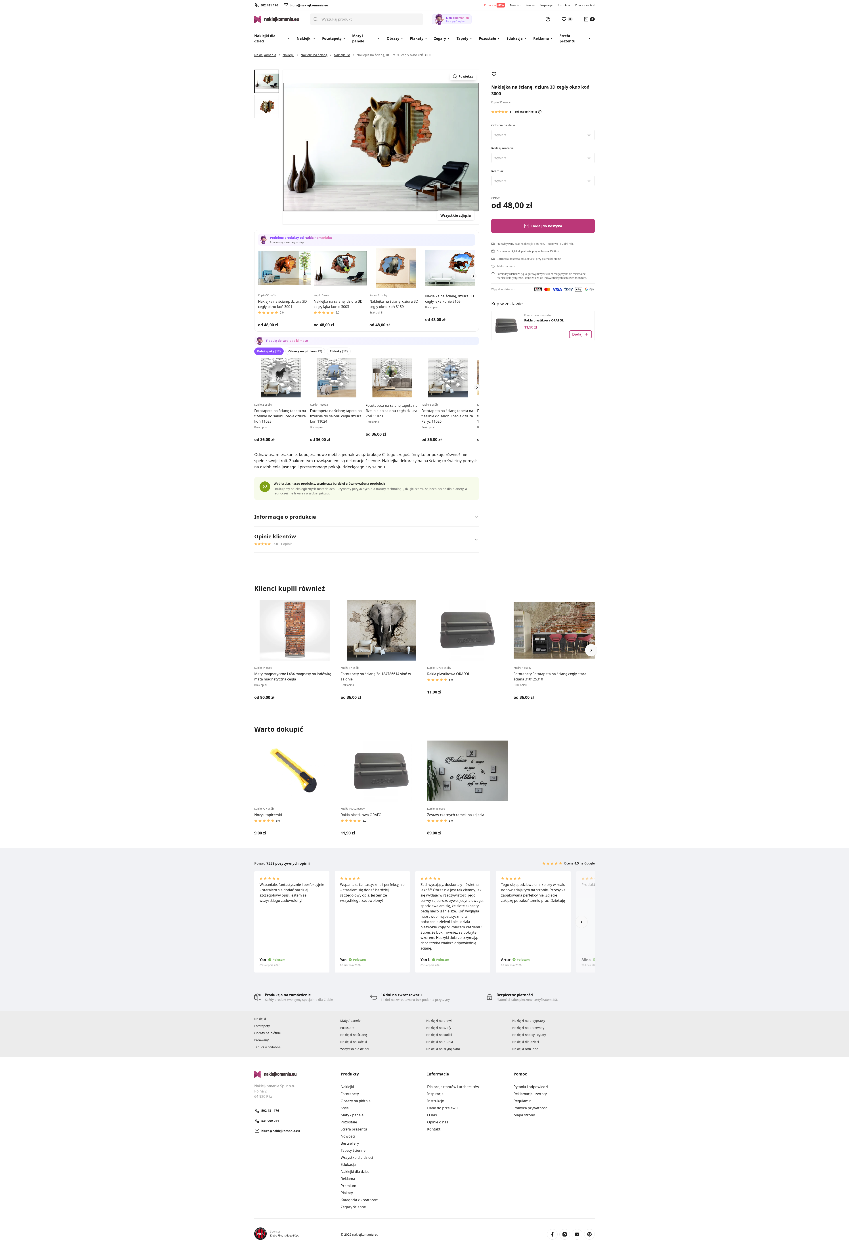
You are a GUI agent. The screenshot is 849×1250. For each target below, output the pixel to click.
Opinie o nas (437, 1122)
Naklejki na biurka (439, 1042)
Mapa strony (524, 1115)
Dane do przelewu (442, 1108)
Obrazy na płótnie (305, 351)
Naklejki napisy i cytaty (529, 1035)
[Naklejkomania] (294, 1074)
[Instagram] (564, 1234)
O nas (432, 1115)
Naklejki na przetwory (528, 1028)
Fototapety (332, 38)
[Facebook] (552, 1234)
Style (345, 1108)
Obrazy (393, 38)
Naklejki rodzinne (525, 1049)
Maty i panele (358, 38)
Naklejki (304, 38)
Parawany (261, 1040)
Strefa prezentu (568, 38)
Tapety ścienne (353, 1150)
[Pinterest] (589, 1234)
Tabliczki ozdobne (267, 1047)
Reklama (541, 38)
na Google (587, 863)
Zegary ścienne (353, 1206)
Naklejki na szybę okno (443, 1049)
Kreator (530, 5)
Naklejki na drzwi (439, 1020)
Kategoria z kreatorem (360, 1199)
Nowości (515, 5)
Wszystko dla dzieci (354, 1049)
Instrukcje (564, 5)
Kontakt (433, 1129)
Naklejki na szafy (438, 1028)
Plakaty (416, 38)
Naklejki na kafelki (353, 1042)
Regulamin (523, 1100)
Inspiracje (546, 5)
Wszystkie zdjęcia (455, 215)
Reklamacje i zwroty (530, 1093)
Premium (348, 1185)
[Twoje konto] (548, 19)
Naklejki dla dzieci (264, 38)
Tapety (462, 38)
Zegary (440, 38)
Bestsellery (350, 1143)
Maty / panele (350, 1020)
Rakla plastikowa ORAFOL (544, 320)
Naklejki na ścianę (353, 1035)
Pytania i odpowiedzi (531, 1086)
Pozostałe (487, 38)
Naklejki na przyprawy (528, 1020)
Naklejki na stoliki (439, 1035)
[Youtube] (577, 1234)
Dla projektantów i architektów (453, 1086)
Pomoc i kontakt (585, 5)
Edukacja (515, 38)
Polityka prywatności (531, 1108)
